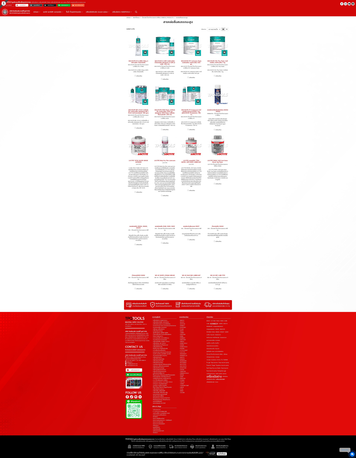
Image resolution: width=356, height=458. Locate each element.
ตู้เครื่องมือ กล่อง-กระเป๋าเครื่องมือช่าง (215, 351)
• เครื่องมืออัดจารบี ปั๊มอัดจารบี (160, 345)
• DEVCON (182, 324)
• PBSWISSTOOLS (184, 373)
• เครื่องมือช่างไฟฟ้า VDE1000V (160, 322)
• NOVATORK (182, 368)
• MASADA (182, 359)
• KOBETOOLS (183, 343)
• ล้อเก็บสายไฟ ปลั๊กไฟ (158, 396)
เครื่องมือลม (225, 376)
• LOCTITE (182, 352)
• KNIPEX (181, 341)
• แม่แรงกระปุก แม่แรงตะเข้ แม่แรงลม (161, 352)
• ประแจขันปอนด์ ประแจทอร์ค (159, 340)
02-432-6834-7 (131, 360)
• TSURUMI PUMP (184, 385)
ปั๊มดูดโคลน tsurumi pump (222, 365)
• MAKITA (181, 357)
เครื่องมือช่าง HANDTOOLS (121, 12)
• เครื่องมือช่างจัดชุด (157, 331)
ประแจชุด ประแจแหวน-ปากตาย (214, 360)
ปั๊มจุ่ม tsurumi (214, 362)
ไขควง (216, 382)
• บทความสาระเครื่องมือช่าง (159, 415)
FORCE (222, 321)
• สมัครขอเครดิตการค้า (158, 431)
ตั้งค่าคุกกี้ (212, 454)
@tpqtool (129, 362)
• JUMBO (181, 333)
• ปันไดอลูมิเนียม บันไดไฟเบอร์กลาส (161, 377)
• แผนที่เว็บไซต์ (156, 427)
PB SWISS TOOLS (211, 332)
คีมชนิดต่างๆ (218, 335)
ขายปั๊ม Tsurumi (210, 335)
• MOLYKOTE (182, 366)
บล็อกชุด (225, 354)
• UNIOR (181, 387)
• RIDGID (181, 375)
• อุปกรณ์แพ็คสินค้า (157, 401)
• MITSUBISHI (182, 362)
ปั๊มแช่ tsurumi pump (212, 371)
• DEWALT (182, 325)
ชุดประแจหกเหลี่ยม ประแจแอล (213, 340)
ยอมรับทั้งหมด (222, 454)
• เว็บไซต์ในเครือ (156, 429)
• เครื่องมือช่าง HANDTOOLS (159, 320)
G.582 (208, 323)
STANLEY (222, 332)
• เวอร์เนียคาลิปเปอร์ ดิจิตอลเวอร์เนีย (161, 364)
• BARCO (181, 320)
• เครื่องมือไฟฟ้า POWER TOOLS (160, 341)
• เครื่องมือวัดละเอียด (157, 362)
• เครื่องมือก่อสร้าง (157, 357)
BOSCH (208, 321)
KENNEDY (214, 323)
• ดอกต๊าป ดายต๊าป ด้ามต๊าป (159, 385)
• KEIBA (181, 336)
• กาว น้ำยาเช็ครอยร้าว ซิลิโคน (160, 380)
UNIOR (226, 332)
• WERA (181, 391)
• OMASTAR (182, 371)
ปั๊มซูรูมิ (213, 365)
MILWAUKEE (209, 326)
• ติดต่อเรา (155, 432)
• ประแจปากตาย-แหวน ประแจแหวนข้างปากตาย (164, 325)
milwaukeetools (211, 329)
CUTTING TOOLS (215, 321)
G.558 (225, 321)
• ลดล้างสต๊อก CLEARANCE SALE (161, 413)
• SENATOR (182, 378)
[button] (136, 12)
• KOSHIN (181, 348)
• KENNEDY (182, 338)
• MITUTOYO (182, 364)
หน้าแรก (36, 12)
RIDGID (217, 332)
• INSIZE (181, 331)
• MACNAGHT (183, 354)
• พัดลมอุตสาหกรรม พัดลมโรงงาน (161, 399)
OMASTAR (222, 329)
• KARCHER (182, 334)
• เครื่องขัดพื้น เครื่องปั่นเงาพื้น (160, 392)
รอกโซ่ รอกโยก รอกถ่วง (221, 373)
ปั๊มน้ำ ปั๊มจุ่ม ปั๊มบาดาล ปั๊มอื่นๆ (214, 368)
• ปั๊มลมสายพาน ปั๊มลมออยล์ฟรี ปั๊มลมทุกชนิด (163, 375)
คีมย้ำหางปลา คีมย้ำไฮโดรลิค (213, 337)
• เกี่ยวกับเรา (155, 425)
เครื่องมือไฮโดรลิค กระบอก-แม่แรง (97, 12)
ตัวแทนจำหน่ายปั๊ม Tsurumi (213, 348)
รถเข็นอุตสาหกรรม (211, 373)
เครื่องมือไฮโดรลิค (211, 382)
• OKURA (181, 370)
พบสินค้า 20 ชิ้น (131, 29)
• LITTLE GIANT (183, 350)
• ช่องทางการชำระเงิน (157, 422)
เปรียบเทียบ (139, 76)
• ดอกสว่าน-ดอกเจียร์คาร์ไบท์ (159, 384)
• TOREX (181, 384)
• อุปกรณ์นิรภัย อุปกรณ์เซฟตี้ (159, 394)
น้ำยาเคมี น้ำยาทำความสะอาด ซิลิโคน (215, 354)
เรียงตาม (204, 29)
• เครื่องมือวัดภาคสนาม (158, 389)
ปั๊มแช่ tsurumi (224, 368)
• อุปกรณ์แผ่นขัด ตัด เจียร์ (158, 403)
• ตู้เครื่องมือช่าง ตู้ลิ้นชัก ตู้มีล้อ (160, 333)
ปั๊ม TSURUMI (224, 360)
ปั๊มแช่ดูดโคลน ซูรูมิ (221, 371)
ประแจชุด (217, 357)
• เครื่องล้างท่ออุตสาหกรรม (159, 371)
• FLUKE (181, 329)
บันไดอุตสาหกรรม (211, 357)
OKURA (217, 329)
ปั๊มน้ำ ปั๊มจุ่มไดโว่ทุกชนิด (74, 12)
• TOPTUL (182, 382)
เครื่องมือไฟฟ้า (220, 379)
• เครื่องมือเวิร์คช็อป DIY (158, 373)
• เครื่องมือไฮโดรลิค (157, 347)
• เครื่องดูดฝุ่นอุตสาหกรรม (159, 370)
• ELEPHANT (182, 327)
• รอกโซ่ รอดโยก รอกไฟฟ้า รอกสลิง (161, 354)
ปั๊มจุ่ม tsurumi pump (224, 362)
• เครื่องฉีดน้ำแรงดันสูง (158, 368)
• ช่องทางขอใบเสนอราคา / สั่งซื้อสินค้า (162, 420)
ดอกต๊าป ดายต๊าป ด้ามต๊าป (213, 343)
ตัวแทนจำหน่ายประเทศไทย (212, 346)
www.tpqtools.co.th (132, 365)
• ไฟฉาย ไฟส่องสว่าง (157, 336)
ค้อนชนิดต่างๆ (223, 337)
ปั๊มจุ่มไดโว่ (209, 365)
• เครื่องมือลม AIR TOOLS (159, 343)
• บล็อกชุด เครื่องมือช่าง (158, 329)
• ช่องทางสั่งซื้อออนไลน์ (158, 418)
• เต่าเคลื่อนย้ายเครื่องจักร (158, 350)
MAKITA (225, 323)
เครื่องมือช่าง (214, 376)
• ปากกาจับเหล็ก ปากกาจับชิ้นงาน (160, 338)
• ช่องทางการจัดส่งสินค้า (158, 424)
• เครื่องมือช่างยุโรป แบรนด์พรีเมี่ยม (161, 324)
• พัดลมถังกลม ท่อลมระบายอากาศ (161, 398)
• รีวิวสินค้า (155, 417)
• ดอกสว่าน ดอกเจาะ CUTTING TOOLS (162, 382)
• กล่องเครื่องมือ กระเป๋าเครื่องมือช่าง (161, 334)
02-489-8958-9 (141, 360)
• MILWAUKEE (183, 361)
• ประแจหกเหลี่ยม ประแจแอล (159, 327)
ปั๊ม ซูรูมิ (208, 362)
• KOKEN (181, 345)
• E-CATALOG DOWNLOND (159, 411)
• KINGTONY (182, 340)
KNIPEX (221, 323)
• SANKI (181, 377)
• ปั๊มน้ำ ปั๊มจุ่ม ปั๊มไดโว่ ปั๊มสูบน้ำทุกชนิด (162, 387)
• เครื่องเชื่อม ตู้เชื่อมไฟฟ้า (158, 391)
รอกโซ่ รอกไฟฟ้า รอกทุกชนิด (52, 12)
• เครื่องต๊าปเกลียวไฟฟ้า (158, 359)
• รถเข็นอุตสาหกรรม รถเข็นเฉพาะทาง (161, 378)
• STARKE (181, 380)
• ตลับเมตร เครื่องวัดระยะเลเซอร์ (160, 366)
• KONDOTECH (183, 347)
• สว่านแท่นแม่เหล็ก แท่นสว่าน (159, 355)
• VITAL (181, 389)
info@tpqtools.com (132, 364)
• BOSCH (181, 322)
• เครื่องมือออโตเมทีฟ (157, 361)
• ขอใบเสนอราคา (156, 410)
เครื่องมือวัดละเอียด (211, 379)
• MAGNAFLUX (183, 355)
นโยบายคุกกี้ (142, 455)
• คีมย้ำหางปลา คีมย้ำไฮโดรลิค (160, 348)
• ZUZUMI (181, 392)
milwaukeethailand (218, 326)
